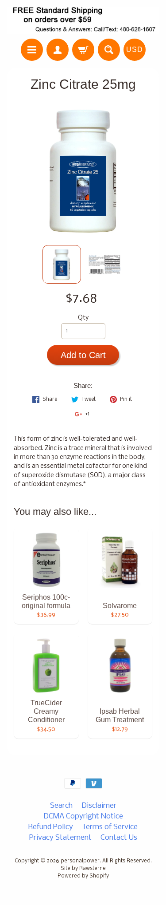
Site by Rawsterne (83, 868)
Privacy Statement (60, 838)
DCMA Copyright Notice (83, 816)
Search (61, 806)
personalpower (80, 861)
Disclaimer (98, 806)
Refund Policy (50, 827)
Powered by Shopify (83, 876)
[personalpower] (83, 20)
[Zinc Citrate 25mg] (61, 264)
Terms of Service (110, 827)
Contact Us (118, 838)
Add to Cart (83, 355)
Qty (83, 318)
